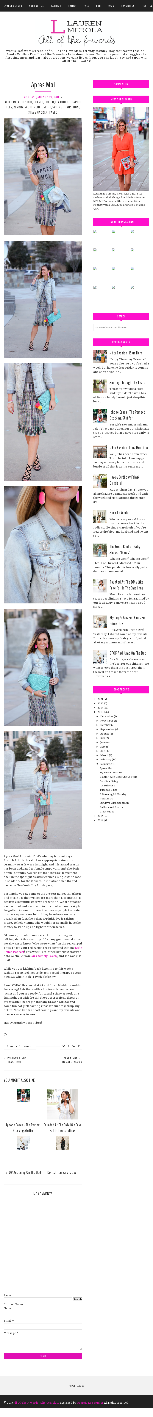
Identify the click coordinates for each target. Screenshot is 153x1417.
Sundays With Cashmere (115, 802)
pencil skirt (42, 107)
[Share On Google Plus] (73, 1046)
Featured (61, 102)
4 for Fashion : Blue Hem (126, 353)
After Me (11, 102)
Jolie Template (49, 1402)
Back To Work (119, 513)
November (107, 720)
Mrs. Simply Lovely (44, 956)
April (103, 751)
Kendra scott (23, 107)
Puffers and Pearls (111, 807)
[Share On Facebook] (68, 1046)
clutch (49, 102)
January (105, 764)
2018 (101, 712)
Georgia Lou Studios (90, 1402)
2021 (101, 699)
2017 (101, 815)
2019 (101, 707)
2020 (101, 703)
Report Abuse (76, 1386)
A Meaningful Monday (113, 794)
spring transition (65, 107)
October (105, 725)
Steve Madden (38, 112)
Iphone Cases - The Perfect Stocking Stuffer (127, 415)
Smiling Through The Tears (127, 382)
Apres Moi (25, 102)
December (107, 716)
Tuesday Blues (109, 789)
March (104, 755)
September (107, 729)
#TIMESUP (106, 798)
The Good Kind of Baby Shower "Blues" (125, 549)
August (105, 733)
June (103, 742)
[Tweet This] (64, 1046)
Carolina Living (109, 781)
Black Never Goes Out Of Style (118, 776)
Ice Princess (107, 785)
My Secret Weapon (111, 772)
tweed (53, 112)
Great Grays (107, 811)
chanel (38, 102)
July (103, 738)
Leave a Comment (20, 1046)
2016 (101, 820)
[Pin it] (79, 1046)
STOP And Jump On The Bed (128, 653)
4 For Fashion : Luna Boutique (129, 448)
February (106, 759)
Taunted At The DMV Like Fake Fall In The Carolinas (126, 585)
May (103, 746)
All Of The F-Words (26, 1402)
